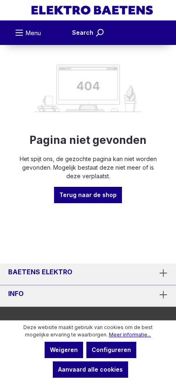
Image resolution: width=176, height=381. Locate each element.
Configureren (111, 349)
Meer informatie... (130, 335)
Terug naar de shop (88, 194)
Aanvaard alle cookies (90, 369)
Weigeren (64, 349)
